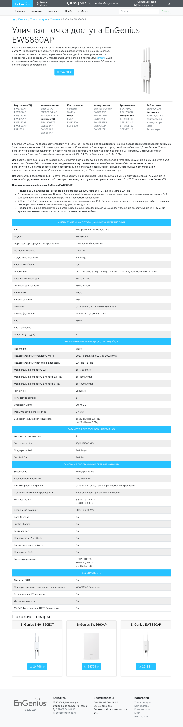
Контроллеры (154, 119)
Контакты (36, 11)
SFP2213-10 (126, 122)
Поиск (165, 11)
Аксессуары (153, 129)
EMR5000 (72, 125)
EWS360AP (20, 115)
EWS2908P (100, 112)
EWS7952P (100, 125)
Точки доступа (38, 19)
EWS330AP (20, 108)
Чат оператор (145, 5)
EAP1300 (19, 129)
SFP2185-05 (126, 119)
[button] (124, 71)
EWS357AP (20, 112)
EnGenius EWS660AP (91, 624)
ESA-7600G (126, 112)
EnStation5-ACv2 (50, 115)
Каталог (22, 19)
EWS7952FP (100, 122)
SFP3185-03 (126, 125)
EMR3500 (72, 122)
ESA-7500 (125, 108)
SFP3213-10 (126, 129)
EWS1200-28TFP (103, 108)
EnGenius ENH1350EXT (37, 624)
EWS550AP (20, 125)
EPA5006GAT (154, 108)
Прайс (68, 11)
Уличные (55, 19)
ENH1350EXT (48, 122)
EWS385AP (20, 122)
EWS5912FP (100, 115)
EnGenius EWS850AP (146, 624)
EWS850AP (47, 132)
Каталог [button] (52, 11)
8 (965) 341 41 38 (80, 3)
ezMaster (83, 11)
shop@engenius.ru (108, 3)
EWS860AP (47, 129)
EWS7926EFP (101, 119)
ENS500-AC (47, 108)
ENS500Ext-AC (49, 112)
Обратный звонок (147, 1)
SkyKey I (71, 112)
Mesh (149, 125)
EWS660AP (47, 125)
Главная (20, 11)
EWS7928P (100, 129)
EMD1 (70, 119)
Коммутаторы (154, 122)
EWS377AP (20, 119)
